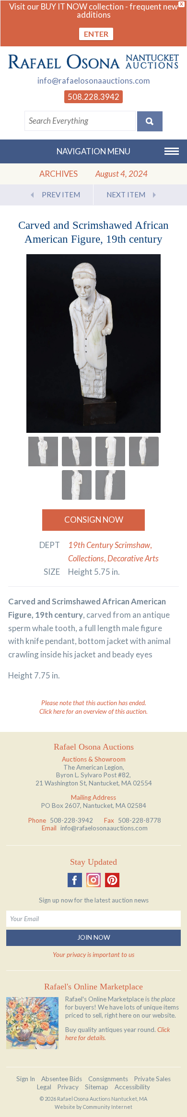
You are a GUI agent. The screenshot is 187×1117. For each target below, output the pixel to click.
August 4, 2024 (121, 174)
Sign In (25, 1079)
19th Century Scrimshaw (109, 545)
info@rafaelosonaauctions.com (93, 80)
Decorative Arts (133, 558)
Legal (44, 1087)
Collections (86, 558)
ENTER (96, 33)
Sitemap (96, 1087)
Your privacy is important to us (93, 954)
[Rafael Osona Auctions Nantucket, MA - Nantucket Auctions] (93, 61)
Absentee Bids (61, 1079)
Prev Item (61, 194)
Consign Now (93, 520)
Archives (58, 174)
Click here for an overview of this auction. (93, 711)
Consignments (108, 1079)
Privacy (68, 1087)
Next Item (125, 194)
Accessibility (132, 1087)
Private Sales (152, 1079)
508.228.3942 (93, 97)
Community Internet (107, 1107)
